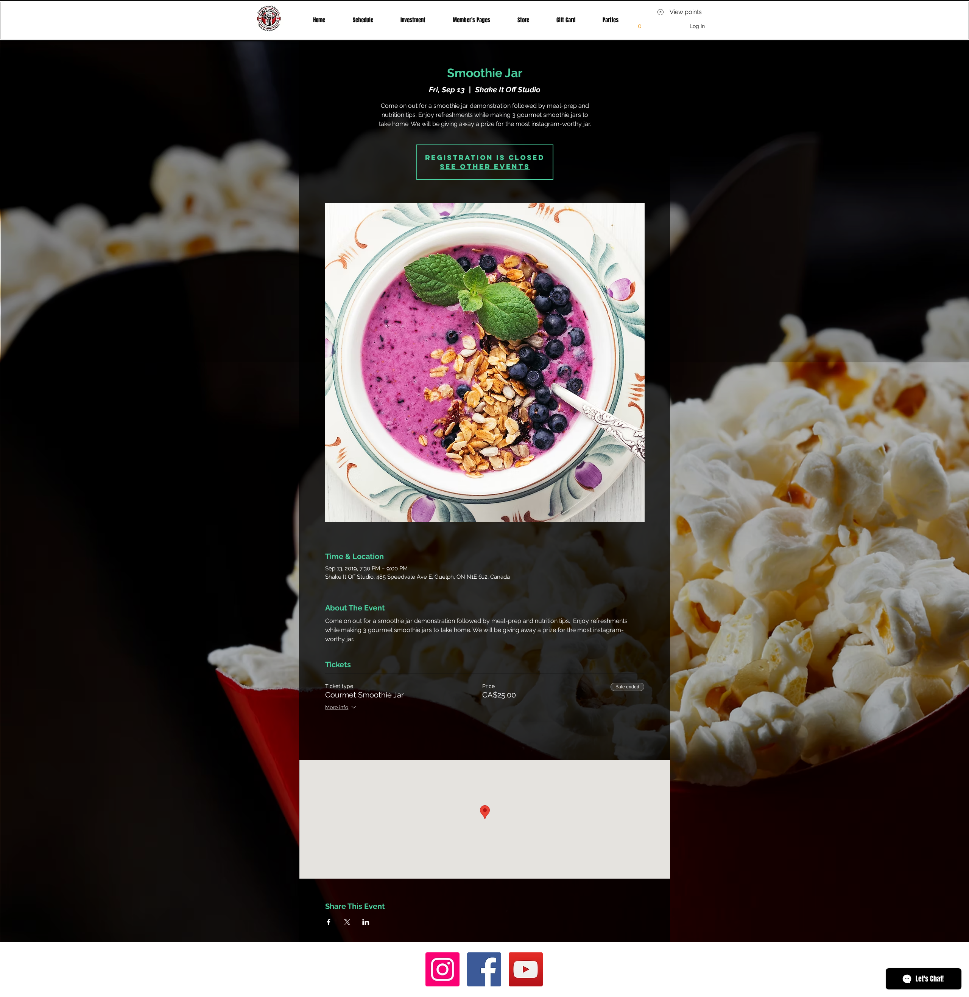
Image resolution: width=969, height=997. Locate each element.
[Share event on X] (347, 922)
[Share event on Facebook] (328, 922)
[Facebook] (484, 969)
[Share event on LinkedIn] (365, 922)
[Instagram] (442, 969)
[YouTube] (526, 969)
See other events (485, 166)
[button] (471, 20)
